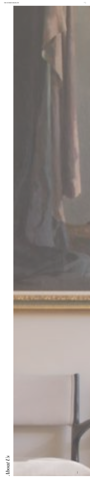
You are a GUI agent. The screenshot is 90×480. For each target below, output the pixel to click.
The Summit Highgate (11, 3)
